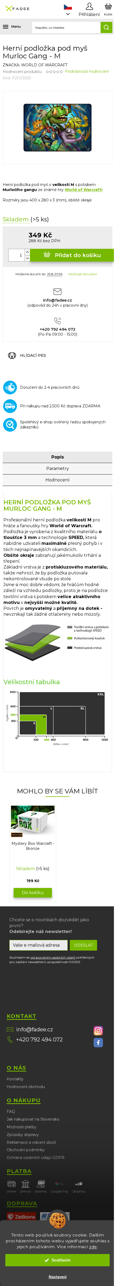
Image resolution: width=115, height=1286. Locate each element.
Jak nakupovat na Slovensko (33, 1119)
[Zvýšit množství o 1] (27, 252)
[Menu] (8, 26)
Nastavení (58, 1277)
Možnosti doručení (82, 274)
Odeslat (83, 945)
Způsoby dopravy (23, 1134)
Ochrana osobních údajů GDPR (35, 1157)
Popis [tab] (57, 457)
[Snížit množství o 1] (27, 258)
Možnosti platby (21, 1127)
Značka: (35, 65)
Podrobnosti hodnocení (87, 71)
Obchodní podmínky (26, 1149)
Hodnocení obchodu (26, 1086)
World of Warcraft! (83, 189)
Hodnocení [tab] (57, 479)
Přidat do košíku (78, 255)
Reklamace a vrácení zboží (31, 1142)
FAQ (11, 1111)
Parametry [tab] (57, 468)
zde (93, 1246)
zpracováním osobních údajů (52, 957)
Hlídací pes (33, 355)
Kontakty (15, 1079)
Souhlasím (61, 1260)
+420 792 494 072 (39, 1039)
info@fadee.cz (34, 1029)
